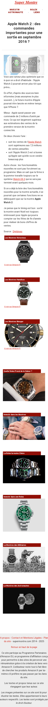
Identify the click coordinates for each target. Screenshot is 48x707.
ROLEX (33, 9)
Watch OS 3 (19, 179)
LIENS (37, 12)
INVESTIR (15, 9)
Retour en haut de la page (24, 647)
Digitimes (17, 231)
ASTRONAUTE (15, 12)
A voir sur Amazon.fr (15, 251)
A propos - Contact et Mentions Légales (21, 637)
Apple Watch (34, 141)
